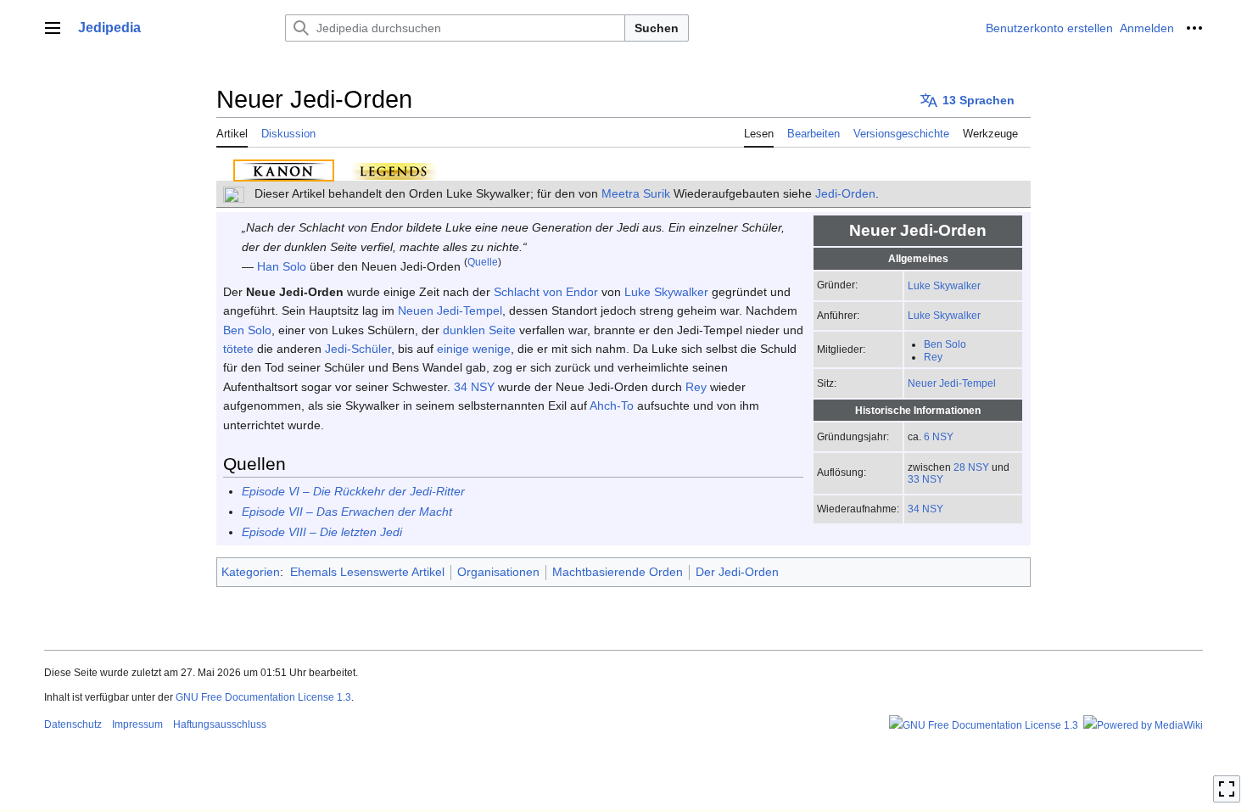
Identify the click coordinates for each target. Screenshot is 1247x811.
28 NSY (971, 467)
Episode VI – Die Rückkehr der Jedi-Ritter (353, 491)
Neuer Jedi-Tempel (952, 383)
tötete (238, 348)
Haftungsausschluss (219, 724)
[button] (52, 28)
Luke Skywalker (944, 285)
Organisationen (498, 572)
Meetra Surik (635, 193)
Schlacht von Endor (546, 292)
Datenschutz (73, 724)
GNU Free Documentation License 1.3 (263, 697)
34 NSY (925, 508)
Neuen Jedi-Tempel (450, 310)
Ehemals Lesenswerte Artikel (367, 572)
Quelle (482, 262)
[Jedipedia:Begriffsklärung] (233, 193)
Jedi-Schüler (358, 348)
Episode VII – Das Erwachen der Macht (347, 511)
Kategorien (250, 572)
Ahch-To (612, 405)
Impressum (137, 724)
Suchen (657, 28)
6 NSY (938, 436)
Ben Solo (945, 344)
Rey (933, 356)
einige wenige (474, 348)
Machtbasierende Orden (617, 572)
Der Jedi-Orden (737, 572)
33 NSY (925, 478)
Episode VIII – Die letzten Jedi (322, 532)
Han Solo (281, 266)
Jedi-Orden (845, 193)
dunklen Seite (479, 330)
